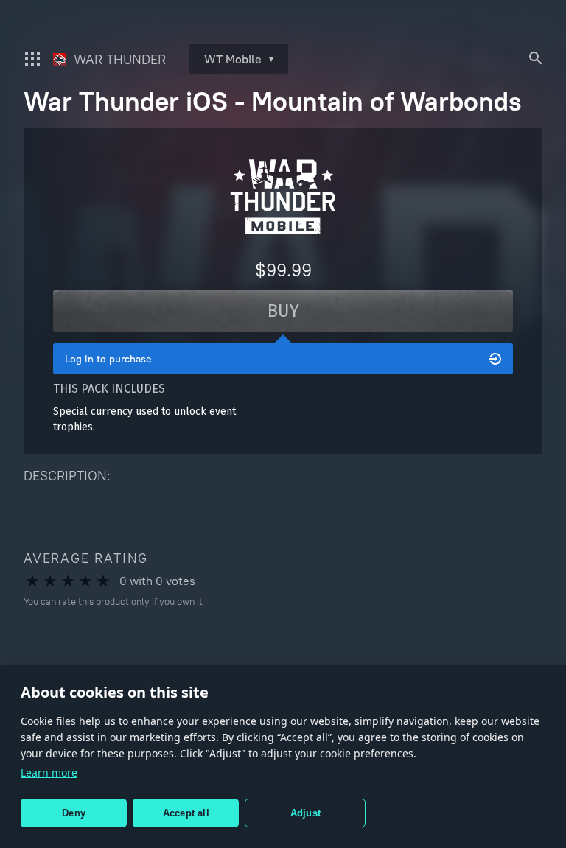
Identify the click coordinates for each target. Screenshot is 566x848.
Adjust (305, 813)
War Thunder (118, 59)
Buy (283, 311)
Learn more (49, 772)
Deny (73, 813)
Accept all (186, 813)
